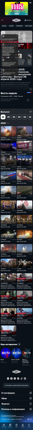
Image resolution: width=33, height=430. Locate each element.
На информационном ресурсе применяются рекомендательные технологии (12, 416)
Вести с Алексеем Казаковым (25, 361)
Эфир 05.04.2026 (5, 241)
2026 (7, 123)
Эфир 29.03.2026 (21, 241)
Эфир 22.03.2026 (5, 256)
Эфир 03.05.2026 (5, 212)
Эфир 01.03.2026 (21, 270)
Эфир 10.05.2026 (21, 197)
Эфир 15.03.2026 (21, 256)
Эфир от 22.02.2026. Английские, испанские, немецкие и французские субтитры (8, 287)
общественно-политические (10, 99)
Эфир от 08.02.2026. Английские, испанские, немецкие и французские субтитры (8, 305)
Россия (20, 96)
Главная (4, 25)
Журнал (5, 403)
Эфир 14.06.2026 (5, 168)
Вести (2, 359)
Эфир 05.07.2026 (21, 139)
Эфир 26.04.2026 (21, 212)
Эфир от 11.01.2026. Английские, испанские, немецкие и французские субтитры (8, 339)
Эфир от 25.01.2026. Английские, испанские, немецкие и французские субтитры (8, 322)
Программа (19, 25)
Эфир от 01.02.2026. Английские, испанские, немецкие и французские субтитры (24, 305)
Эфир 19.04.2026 (5, 227)
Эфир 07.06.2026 (21, 168)
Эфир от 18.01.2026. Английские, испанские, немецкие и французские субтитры (24, 322)
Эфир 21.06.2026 (21, 154)
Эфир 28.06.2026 (5, 154)
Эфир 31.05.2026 (5, 183)
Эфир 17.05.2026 (5, 197)
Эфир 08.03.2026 (5, 270)
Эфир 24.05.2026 (21, 183)
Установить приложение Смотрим (16, 385)
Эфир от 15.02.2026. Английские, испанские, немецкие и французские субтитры (24, 287)
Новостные (4, 99)
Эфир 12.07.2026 (5, 139)
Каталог (11, 25)
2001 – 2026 (13, 96)
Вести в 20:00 (15, 359)
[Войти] (26, 20)
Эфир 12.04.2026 (21, 227)
